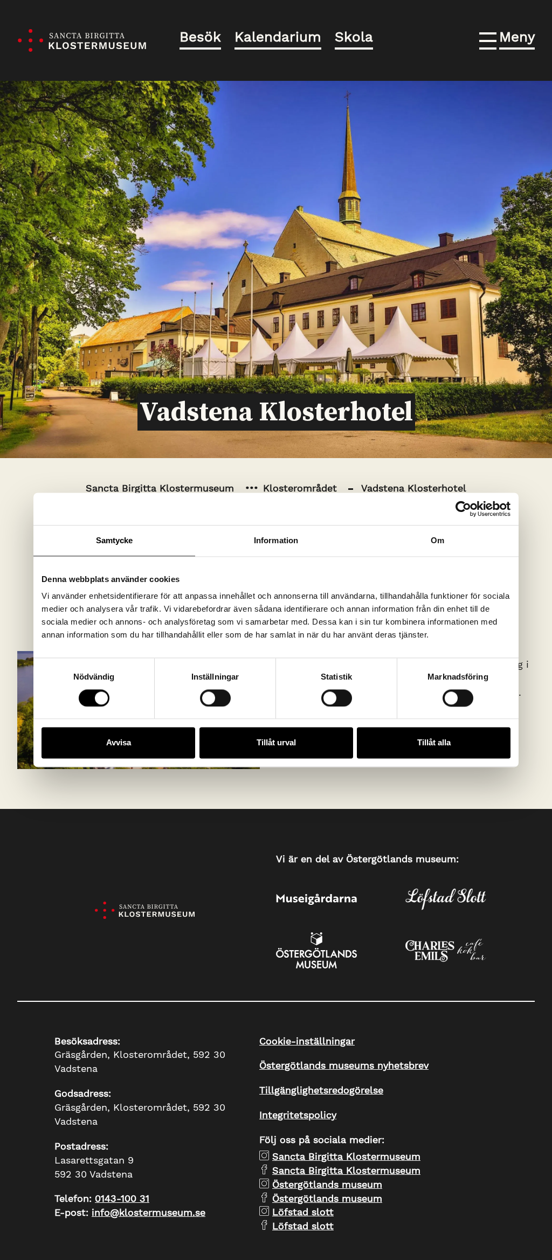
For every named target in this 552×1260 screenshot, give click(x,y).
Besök (200, 37)
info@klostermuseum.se (148, 1212)
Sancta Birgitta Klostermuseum (160, 488)
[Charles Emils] (470, 950)
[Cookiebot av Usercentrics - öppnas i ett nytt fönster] (463, 509)
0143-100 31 (122, 1198)
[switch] (215, 698)
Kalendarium (277, 37)
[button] (507, 39)
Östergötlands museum (327, 1184)
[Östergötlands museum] (340, 950)
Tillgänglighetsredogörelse (321, 1090)
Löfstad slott (303, 1211)
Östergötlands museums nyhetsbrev (344, 1065)
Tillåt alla (434, 742)
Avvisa (118, 742)
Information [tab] (276, 540)
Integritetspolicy (297, 1114)
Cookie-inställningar (307, 1041)
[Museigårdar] (340, 899)
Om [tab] (437, 540)
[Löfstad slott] (470, 899)
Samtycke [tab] (114, 540)
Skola (354, 37)
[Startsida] (82, 40)
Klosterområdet (300, 488)
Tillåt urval (276, 742)
